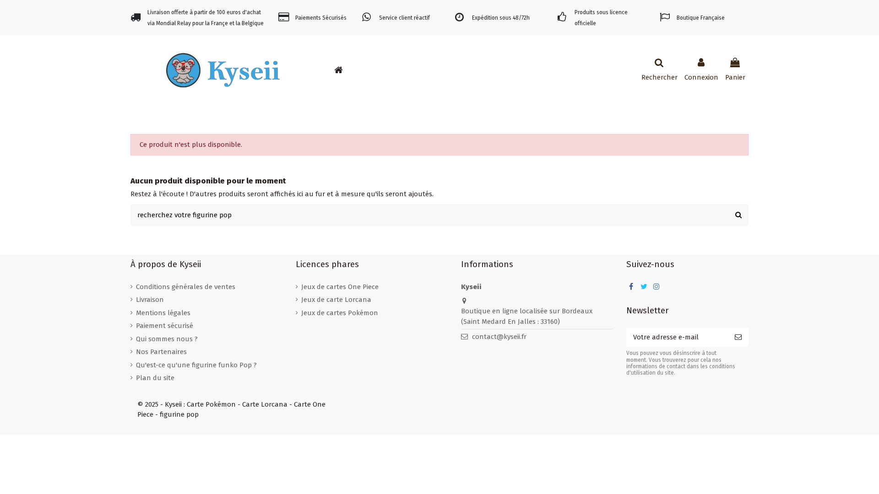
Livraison (150, 299)
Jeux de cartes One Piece (340, 287)
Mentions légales (163, 313)
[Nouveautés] (357, 70)
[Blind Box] (425, 70)
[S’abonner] (738, 337)
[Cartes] (384, 70)
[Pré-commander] (370, 70)
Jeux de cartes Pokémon (339, 313)
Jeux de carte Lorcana (336, 299)
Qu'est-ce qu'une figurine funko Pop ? (196, 365)
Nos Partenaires (161, 352)
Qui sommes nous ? (167, 339)
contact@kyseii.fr (499, 337)
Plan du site (155, 378)
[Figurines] (398, 70)
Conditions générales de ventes (185, 287)
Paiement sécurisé (164, 326)
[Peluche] (411, 70)
